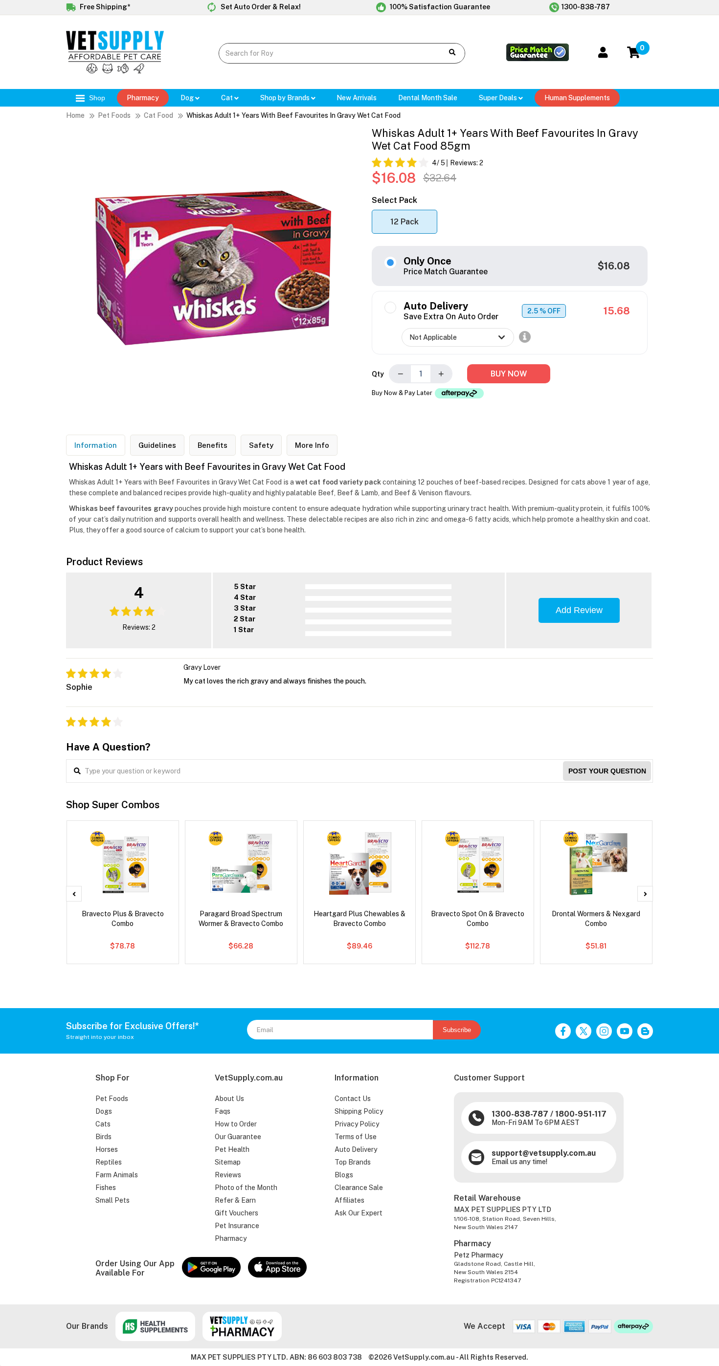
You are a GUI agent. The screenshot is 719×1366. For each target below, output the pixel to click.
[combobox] (323, 53)
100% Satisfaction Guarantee (439, 7)
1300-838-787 (586, 7)
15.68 (617, 311)
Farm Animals (116, 1175)
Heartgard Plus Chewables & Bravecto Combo (359, 918)
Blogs (344, 1175)
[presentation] (74, 894)
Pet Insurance (237, 1226)
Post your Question (607, 771)
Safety (261, 445)
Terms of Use (356, 1137)
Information (95, 445)
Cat (227, 98)
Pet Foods (114, 115)
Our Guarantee (238, 1137)
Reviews (228, 1175)
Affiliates (349, 1200)
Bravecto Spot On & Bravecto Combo (477, 918)
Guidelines (157, 445)
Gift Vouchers (236, 1213)
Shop (96, 98)
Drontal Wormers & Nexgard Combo (596, 918)
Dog (187, 98)
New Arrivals (357, 98)
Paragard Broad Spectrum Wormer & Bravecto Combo (241, 918)
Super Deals (498, 98)
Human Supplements (577, 98)
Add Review (579, 610)
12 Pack (404, 221)
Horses (106, 1149)
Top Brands (353, 1162)
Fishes (105, 1187)
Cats (103, 1124)
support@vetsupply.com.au (544, 1153)
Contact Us (353, 1098)
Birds (103, 1137)
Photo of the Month (246, 1187)
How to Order (236, 1124)
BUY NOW (509, 373)
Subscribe (457, 1030)
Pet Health (232, 1149)
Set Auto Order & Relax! (260, 7)
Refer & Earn (235, 1200)
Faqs (222, 1111)
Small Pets (112, 1200)
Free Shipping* (104, 7)
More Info (312, 445)
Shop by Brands (285, 98)
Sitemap (228, 1162)
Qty (378, 374)
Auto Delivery (356, 1149)
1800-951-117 (581, 1114)
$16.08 (614, 266)
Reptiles (108, 1162)
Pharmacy (143, 98)
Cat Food (158, 115)
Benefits (212, 445)
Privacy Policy (357, 1124)
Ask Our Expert (358, 1213)
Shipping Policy (359, 1111)
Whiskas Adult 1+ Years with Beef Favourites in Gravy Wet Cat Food (293, 115)
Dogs (103, 1111)
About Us (229, 1098)
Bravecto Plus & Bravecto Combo (123, 918)
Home (75, 115)
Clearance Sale (359, 1187)
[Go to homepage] (115, 71)
